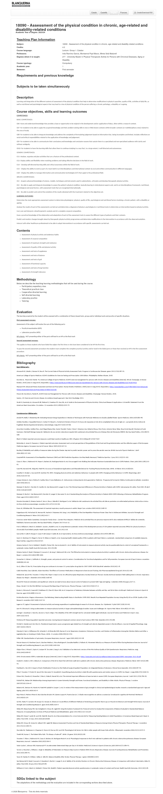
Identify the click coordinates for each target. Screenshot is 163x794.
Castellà (104, 12)
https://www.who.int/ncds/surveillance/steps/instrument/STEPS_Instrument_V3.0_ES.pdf (111, 657)
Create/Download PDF (144, 12)
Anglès (114, 12)
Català (94, 12)
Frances (123, 12)
